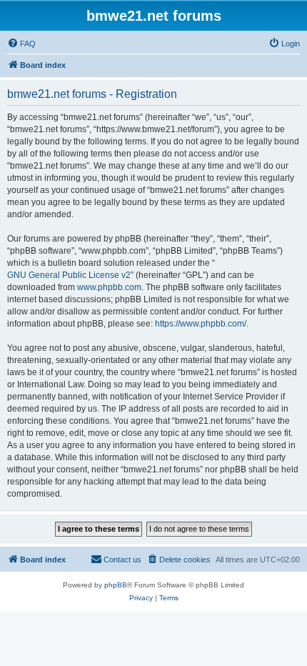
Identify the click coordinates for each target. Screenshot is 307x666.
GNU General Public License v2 (69, 275)
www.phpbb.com (109, 287)
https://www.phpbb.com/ (200, 324)
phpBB (115, 585)
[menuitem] (21, 43)
